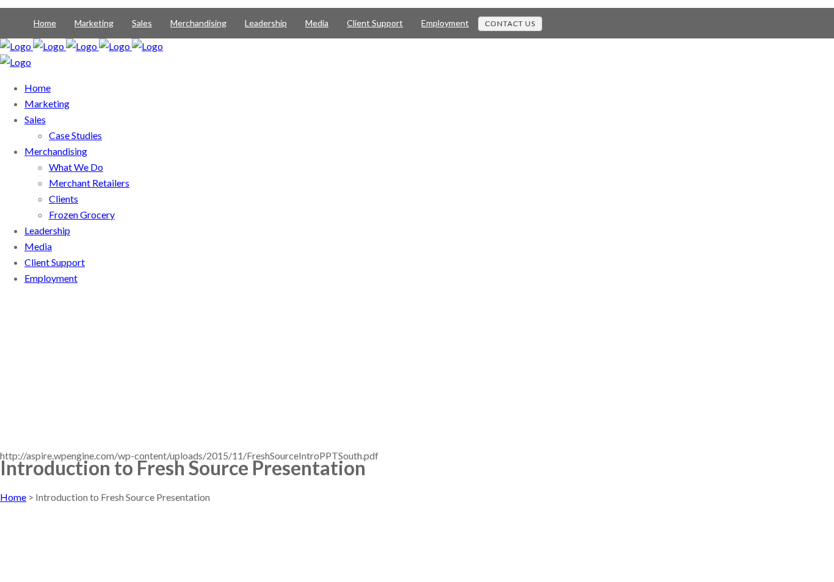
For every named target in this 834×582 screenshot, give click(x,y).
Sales (142, 23)
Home (45, 23)
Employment (445, 23)
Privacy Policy (30, 545)
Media (316, 23)
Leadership (266, 23)
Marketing (94, 23)
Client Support (375, 23)
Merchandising (198, 23)
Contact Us (510, 23)
